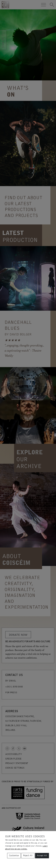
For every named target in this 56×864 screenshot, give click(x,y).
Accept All (42, 855)
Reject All (28, 855)
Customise (14, 855)
